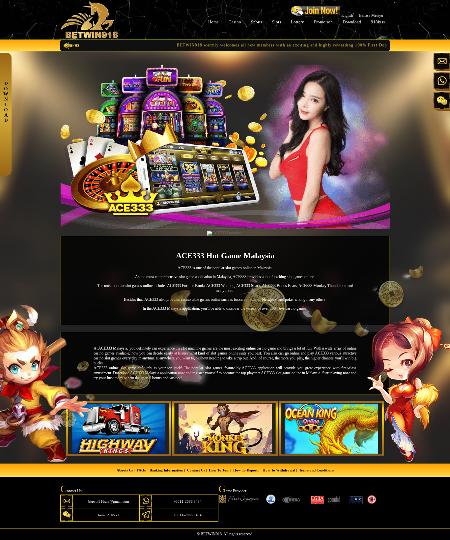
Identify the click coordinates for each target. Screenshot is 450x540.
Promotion (323, 21)
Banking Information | (167, 470)
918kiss (378, 21)
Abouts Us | (125, 470)
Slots (276, 21)
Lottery (297, 21)
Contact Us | (197, 470)
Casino (235, 21)
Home (213, 21)
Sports (256, 21)
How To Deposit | (246, 470)
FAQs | (142, 470)
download (352, 21)
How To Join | (220, 470)
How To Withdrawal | (280, 470)
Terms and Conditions (316, 470)
